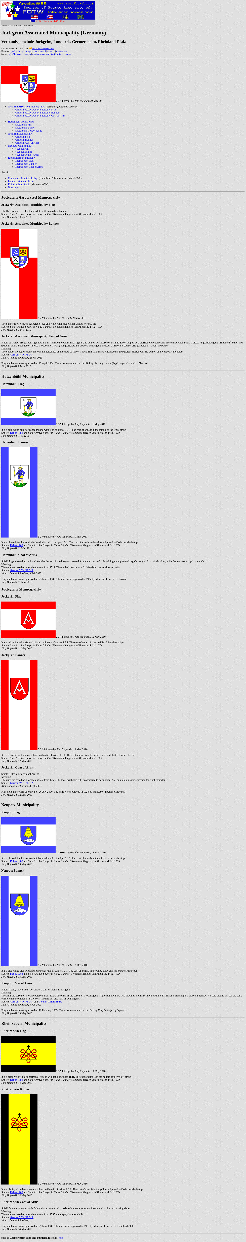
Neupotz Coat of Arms (27, 154)
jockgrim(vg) (17, 51)
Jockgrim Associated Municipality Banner (37, 112)
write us (59, 54)
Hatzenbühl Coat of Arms (28, 130)
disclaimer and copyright (43, 54)
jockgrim (29, 51)
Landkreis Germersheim (20, 181)
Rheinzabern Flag (24, 160)
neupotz (51, 51)
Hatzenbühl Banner (25, 127)
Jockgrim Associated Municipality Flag (35, 109)
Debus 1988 (16, 432)
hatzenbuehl (40, 51)
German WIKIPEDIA (21, 354)
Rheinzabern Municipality (21, 157)
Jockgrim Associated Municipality (26, 106)
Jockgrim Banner (24, 139)
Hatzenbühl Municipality (21, 121)
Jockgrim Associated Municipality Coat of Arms (40, 115)
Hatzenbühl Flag (23, 124)
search (28, 54)
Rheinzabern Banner (25, 163)
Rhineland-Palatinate (19, 184)
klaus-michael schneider (43, 48)
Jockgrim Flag (22, 136)
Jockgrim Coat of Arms (27, 142)
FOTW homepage (16, 54)
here (61, 1237)
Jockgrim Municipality (20, 133)
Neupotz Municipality (19, 145)
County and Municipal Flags (23, 178)
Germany (13, 187)
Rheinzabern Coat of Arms (29, 166)
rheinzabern (61, 51)
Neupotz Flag (22, 148)
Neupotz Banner (23, 151)
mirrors (68, 54)
